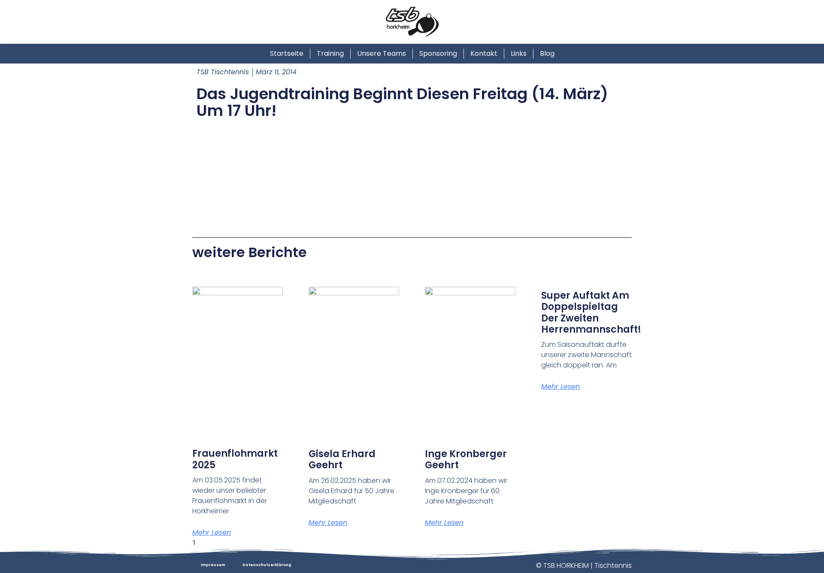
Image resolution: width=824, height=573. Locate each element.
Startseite (286, 53)
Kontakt (483, 53)
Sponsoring (438, 53)
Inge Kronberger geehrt (466, 459)
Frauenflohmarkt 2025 (235, 459)
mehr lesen (211, 532)
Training (330, 53)
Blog (547, 53)
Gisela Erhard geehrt (342, 459)
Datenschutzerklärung (266, 564)
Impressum (213, 564)
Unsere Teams (381, 53)
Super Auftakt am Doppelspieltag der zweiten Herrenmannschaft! (591, 312)
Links (519, 53)
